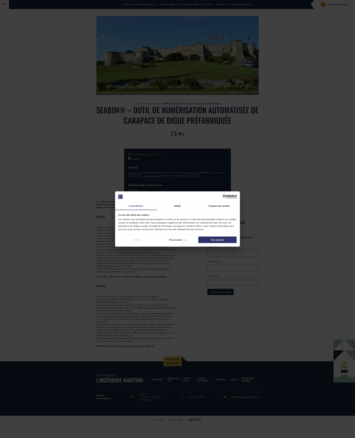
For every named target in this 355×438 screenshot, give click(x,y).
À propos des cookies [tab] (219, 206)
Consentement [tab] (136, 206)
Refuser (137, 240)
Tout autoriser (217, 240)
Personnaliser (176, 240)
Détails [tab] (177, 206)
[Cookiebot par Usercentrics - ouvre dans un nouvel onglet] (225, 197)
